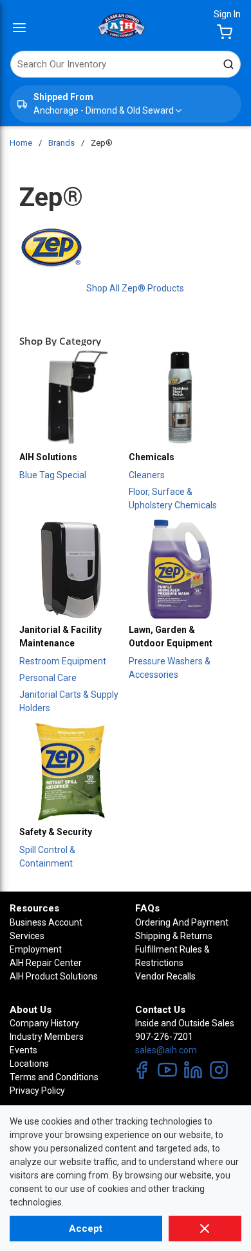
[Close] (205, 1228)
